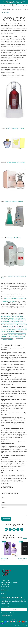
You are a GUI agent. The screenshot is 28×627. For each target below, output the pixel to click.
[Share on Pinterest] (14, 529)
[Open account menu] (23, 5)
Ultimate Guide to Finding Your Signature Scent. (15, 298)
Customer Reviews (6, 615)
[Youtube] (9, 587)
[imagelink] (6, 572)
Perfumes (3, 9)
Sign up (14, 609)
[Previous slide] (2, 552)
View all (25, 538)
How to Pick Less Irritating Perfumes (16, 333)
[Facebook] (2, 587)
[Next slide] (26, 552)
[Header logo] (14, 6)
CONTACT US (5, 580)
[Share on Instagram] (10, 529)
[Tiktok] (6, 587)
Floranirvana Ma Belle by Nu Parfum (14, 201)
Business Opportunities (7, 612)
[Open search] (4, 5)
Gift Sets (14, 9)
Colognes (9, 9)
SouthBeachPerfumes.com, (9, 301)
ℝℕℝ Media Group (23, 625)
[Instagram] (4, 587)
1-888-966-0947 (5, 584)
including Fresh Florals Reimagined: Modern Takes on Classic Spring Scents (12, 316)
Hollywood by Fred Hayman (14, 237)
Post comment (6, 518)
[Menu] (1, 5)
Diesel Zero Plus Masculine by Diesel (15, 128)
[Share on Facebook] (6, 529)
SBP (16, 619)
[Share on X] (17, 529)
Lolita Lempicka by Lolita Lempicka (16, 162)
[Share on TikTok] (21, 529)
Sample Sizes (21, 9)
